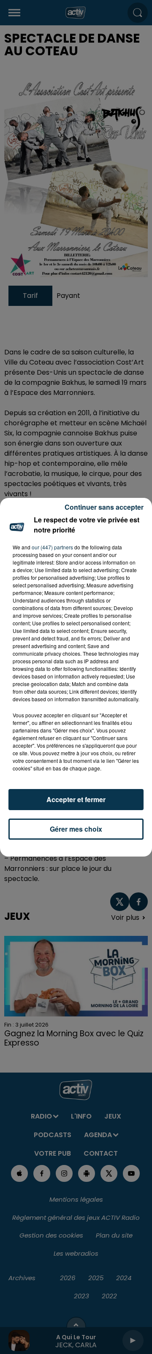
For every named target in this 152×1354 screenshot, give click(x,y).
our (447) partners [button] (52, 547)
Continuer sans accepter (104, 507)
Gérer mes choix (76, 829)
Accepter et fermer (76, 799)
